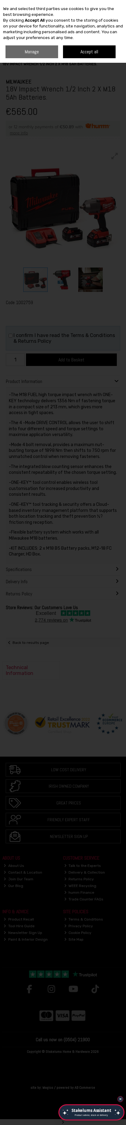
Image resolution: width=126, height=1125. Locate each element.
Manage (32, 51)
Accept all (89, 51)
